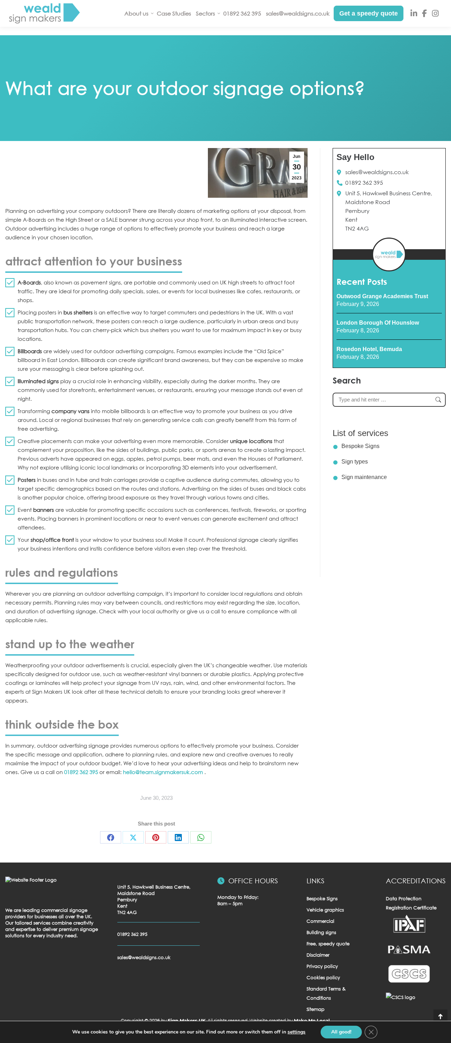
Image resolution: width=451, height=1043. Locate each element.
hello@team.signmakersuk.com (163, 772)
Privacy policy (322, 966)
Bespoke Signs (360, 446)
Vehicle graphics (325, 910)
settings (296, 1032)
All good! (341, 1032)
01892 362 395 (81, 772)
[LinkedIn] (413, 13)
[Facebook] (424, 13)
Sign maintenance (364, 477)
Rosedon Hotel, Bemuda (369, 349)
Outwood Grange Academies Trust (382, 296)
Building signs (321, 932)
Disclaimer (318, 955)
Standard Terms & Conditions (326, 993)
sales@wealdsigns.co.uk (377, 172)
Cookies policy (323, 977)
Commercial (320, 921)
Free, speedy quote (328, 943)
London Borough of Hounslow (377, 323)
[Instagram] (435, 13)
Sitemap (316, 1009)
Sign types (354, 462)
